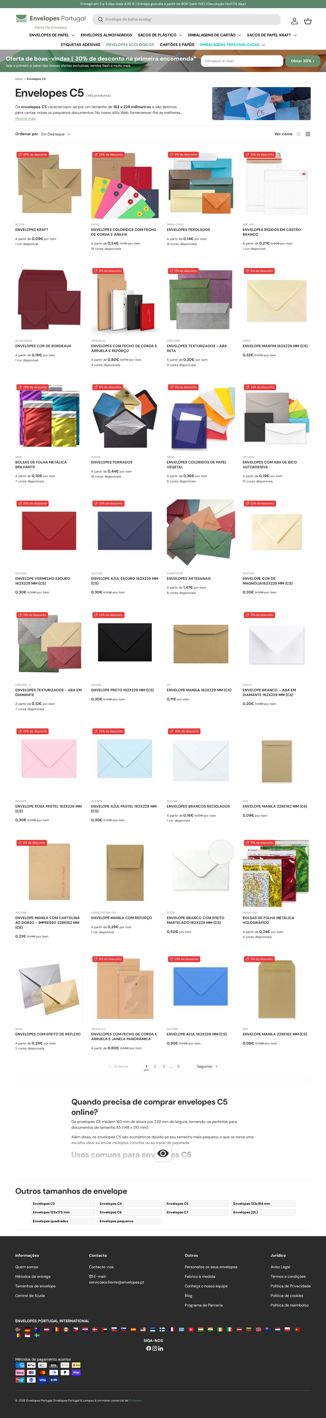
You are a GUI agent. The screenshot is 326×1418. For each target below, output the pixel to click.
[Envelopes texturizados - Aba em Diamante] (49, 645)
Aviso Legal (280, 1266)
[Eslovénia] (123, 1329)
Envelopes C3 (44, 1203)
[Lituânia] (248, 1329)
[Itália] (229, 1329)
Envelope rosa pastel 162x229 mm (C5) (48, 809)
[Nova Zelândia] (268, 1329)
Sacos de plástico (157, 35)
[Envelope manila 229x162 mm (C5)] (277, 761)
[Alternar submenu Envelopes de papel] (73, 35)
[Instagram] (154, 1348)
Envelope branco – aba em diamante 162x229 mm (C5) (269, 692)
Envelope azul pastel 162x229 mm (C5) (124, 809)
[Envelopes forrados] (125, 417)
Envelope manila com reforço (121, 918)
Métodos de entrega (33, 1276)
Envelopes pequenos (116, 1221)
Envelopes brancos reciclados (198, 806)
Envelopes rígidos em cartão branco (272, 232)
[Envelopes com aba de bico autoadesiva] (277, 417)
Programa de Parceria (204, 1305)
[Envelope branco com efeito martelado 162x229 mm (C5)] (201, 873)
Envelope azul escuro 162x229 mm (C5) (124, 581)
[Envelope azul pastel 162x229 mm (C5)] (125, 761)
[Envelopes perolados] (201, 185)
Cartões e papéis (177, 44)
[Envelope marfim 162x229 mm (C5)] (277, 301)
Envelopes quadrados (50, 1221)
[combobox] (187, 19)
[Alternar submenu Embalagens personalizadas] (263, 45)
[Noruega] (258, 1329)
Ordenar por (26, 133)
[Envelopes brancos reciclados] (201, 761)
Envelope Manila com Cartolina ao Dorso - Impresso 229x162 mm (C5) (47, 923)
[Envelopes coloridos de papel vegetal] (201, 417)
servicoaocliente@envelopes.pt (116, 1282)
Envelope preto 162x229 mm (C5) (122, 690)
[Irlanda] (219, 1329)
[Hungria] (200, 1329)
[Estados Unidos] (142, 1329)
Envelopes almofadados (106, 35)
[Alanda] (17, 1329)
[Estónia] (152, 1329)
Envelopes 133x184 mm (251, 1203)
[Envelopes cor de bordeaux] (49, 301)
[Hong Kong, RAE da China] (191, 1329)
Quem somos (26, 1266)
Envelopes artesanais (189, 578)
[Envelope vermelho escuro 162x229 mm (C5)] (49, 533)
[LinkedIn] (160, 1348)
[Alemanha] (27, 1329)
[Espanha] (133, 1329)
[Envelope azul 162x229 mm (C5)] (201, 989)
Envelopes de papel (49, 35)
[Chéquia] (75, 1329)
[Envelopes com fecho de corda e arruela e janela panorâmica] (125, 989)
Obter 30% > (303, 60)
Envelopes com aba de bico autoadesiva (270, 464)
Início (18, 79)
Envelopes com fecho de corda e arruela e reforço (124, 348)
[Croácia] (85, 1329)
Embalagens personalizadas (230, 44)
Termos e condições (288, 1276)
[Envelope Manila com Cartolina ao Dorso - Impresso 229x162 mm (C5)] (49, 873)
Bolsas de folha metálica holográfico (268, 920)
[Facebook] (148, 1348)
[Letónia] (239, 1329)
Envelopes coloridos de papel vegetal (197, 464)
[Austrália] (37, 1329)
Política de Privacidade (291, 1286)
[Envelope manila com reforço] (125, 873)
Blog (188, 1295)
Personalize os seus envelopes (211, 1266)
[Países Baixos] (277, 1329)
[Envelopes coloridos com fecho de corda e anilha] (125, 185)
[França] (171, 1329)
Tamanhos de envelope (35, 1286)
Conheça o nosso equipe (206, 1286)
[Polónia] (287, 1329)
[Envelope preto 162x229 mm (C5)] (125, 645)
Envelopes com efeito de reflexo (48, 1034)
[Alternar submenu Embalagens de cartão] (239, 35)
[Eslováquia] (113, 1329)
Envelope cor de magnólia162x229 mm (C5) (268, 581)
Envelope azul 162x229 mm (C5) (197, 1034)
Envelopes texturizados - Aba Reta (197, 348)
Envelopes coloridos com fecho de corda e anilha (123, 232)
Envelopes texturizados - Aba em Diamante (48, 692)
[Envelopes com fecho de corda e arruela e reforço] (125, 301)
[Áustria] (46, 1329)
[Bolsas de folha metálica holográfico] (277, 873)
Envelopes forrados (111, 462)
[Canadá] (65, 1329)
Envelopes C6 (111, 1212)
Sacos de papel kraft (269, 35)
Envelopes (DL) (245, 1212)
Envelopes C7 (177, 1212)
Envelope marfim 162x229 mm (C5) (275, 346)
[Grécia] (181, 1329)
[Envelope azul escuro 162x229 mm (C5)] (125, 533)
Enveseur (135, 1400)
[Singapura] (27, 1334)
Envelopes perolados (188, 229)
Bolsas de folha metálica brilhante (41, 464)
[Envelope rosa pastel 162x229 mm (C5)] (49, 761)
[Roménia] (17, 1334)
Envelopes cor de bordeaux (43, 346)
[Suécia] (37, 1334)
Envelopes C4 (111, 1203)
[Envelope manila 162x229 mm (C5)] (201, 645)
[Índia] (210, 1329)
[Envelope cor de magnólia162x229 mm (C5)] (277, 533)
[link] (118, 1066)
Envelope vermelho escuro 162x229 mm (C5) (42, 581)
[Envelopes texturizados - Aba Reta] (201, 301)
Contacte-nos (101, 1266)
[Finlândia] (162, 1329)
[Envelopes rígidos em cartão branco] (277, 185)
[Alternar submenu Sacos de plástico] (180, 35)
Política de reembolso (290, 1305)
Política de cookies (287, 1295)
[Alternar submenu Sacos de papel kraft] (295, 35)
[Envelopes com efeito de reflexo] (49, 989)
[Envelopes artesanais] (201, 533)
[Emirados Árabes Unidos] (104, 1329)
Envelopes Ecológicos (130, 44)
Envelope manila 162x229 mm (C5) (199, 690)
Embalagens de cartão (212, 35)
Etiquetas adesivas (80, 44)
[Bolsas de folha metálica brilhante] (49, 417)
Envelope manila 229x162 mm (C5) (275, 806)
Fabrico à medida (200, 1276)
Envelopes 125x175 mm (51, 1212)
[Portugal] (297, 1329)
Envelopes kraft (31, 229)
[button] (308, 21)
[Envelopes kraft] (49, 185)
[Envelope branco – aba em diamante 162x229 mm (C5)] (277, 645)
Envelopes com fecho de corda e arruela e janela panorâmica (124, 1036)
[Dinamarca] (94, 1329)
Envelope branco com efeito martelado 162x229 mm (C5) (195, 920)
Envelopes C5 (178, 1203)
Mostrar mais (25, 118)
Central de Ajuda (30, 1295)
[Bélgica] (56, 1329)
